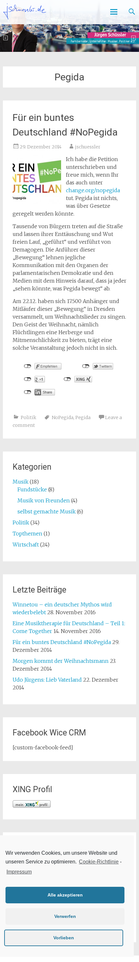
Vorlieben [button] (63, 937)
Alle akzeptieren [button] (65, 894)
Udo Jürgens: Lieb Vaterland (47, 679)
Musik (20, 481)
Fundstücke (32, 489)
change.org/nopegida (93, 190)
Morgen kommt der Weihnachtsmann (61, 661)
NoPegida (62, 417)
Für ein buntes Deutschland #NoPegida (62, 642)
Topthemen (27, 533)
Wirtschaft (26, 544)
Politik (28, 417)
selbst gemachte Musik (46, 511)
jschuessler (88, 147)
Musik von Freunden (43, 500)
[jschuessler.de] (25, 11)
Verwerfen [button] (65, 916)
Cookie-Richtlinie (99, 861)
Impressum (19, 871)
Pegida (83, 417)
